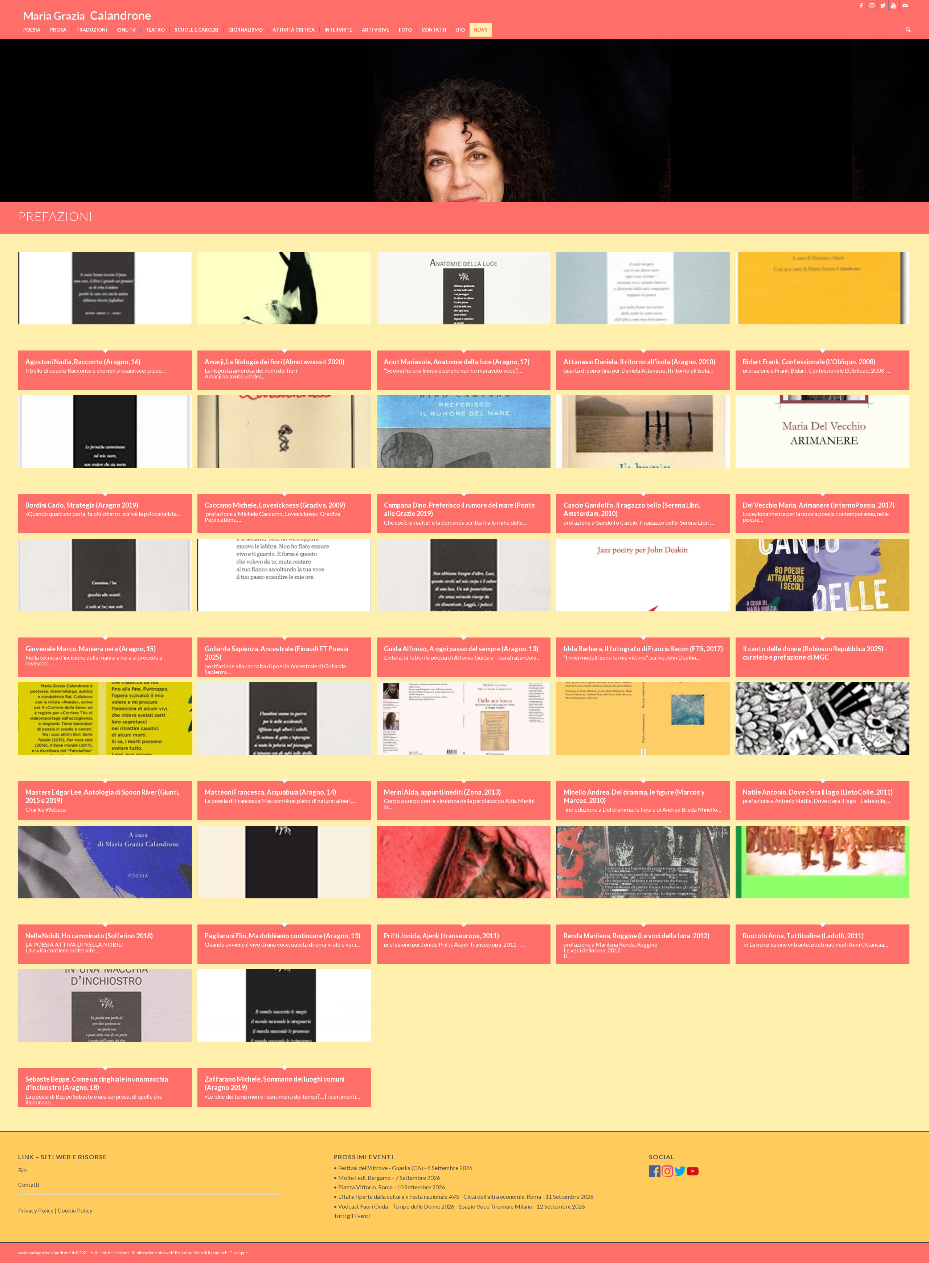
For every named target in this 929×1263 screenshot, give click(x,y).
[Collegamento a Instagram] (872, 5)
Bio (22, 1169)
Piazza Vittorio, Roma (365, 1187)
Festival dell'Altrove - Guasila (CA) (380, 1167)
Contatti (28, 1184)
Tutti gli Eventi (351, 1215)
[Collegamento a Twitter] (883, 5)
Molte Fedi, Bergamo (364, 1177)
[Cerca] (905, 30)
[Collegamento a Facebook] (861, 5)
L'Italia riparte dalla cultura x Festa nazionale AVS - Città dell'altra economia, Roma (439, 1196)
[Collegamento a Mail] (905, 5)
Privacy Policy (36, 1210)
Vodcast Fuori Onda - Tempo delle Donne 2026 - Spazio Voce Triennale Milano (435, 1206)
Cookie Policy (75, 1210)
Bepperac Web (189, 1252)
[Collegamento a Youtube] (894, 5)
